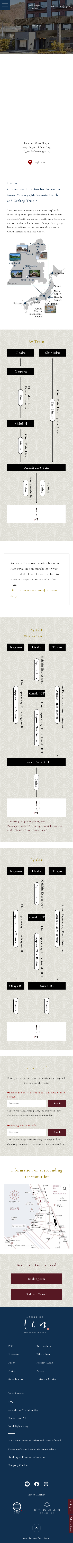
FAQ (11, 1401)
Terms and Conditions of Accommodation (32, 1448)
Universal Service (46, 1379)
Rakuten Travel (36, 1294)
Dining (12, 1371)
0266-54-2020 (34, 6)
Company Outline (18, 1465)
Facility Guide (44, 1362)
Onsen (11, 1362)
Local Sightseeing (18, 1426)
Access (40, 1371)
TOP (11, 1346)
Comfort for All (17, 1418)
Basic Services (16, 1393)
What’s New (43, 1354)
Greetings (13, 1354)
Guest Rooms (15, 1379)
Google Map (39, 162)
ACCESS (50, 6)
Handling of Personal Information (27, 1457)
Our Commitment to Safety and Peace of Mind (34, 1440)
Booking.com (36, 1279)
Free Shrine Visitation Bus (23, 1410)
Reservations (43, 1346)
